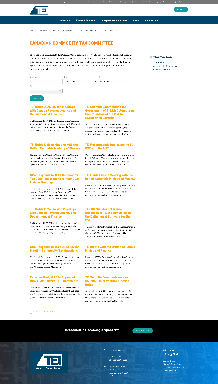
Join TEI (135, 2)
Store (96, 2)
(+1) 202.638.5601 (115, 356)
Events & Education (86, 20)
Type (32, 86)
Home (32, 30)
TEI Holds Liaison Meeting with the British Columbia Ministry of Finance (55, 146)
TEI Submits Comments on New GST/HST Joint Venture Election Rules (107, 281)
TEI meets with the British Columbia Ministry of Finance (110, 248)
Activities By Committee (63, 30)
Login (181, 9)
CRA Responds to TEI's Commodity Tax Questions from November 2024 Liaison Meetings (55, 178)
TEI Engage (123, 2)
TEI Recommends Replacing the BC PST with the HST (109, 146)
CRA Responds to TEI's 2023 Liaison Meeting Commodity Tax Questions (54, 248)
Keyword (34, 77)
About (86, 2)
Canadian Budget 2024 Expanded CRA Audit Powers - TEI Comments (54, 279)
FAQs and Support (179, 2)
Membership (151, 20)
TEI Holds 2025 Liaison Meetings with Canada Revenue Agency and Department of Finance (53, 110)
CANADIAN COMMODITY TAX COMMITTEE (98, 30)
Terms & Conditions (172, 364)
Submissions (159, 62)
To (100, 77)
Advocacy (65, 20)
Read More (142, 330)
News (136, 20)
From (66, 77)
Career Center (108, 2)
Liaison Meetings (161, 69)
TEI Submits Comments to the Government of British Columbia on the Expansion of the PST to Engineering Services (109, 112)
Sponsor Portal (161, 2)
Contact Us (147, 2)
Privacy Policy (169, 360)
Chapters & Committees (114, 20)
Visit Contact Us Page (117, 359)
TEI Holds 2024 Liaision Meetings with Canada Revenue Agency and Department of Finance (53, 212)
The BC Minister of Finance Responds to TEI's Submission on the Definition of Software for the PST (108, 214)
